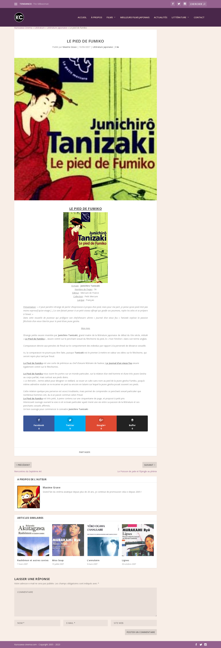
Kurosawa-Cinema (23, 27)
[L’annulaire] (103, 540)
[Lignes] (138, 540)
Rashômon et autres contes (33, 560)
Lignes (125, 560)
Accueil (82, 17)
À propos (96, 17)
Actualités (160, 17)
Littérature (179, 17)
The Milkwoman (41, 3)
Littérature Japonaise (57, 27)
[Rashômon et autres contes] (33, 540)
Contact (199, 17)
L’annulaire (93, 560)
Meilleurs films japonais (134, 17)
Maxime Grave (70, 47)
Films (110, 17)
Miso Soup (58, 560)
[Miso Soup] (68, 540)
